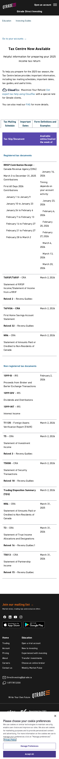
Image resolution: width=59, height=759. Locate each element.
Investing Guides (23, 20)
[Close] (55, 715)
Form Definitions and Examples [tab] (45, 123)
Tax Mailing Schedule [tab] (10, 123)
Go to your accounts (14, 38)
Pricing (5, 653)
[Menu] (55, 5)
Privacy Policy (10, 739)
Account (6, 648)
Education (6, 20)
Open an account (42, 4)
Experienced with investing (34, 653)
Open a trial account (31, 643)
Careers (6, 663)
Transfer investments (32, 658)
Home (5, 637)
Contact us (7, 667)
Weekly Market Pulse (32, 667)
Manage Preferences (29, 746)
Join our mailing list (18, 604)
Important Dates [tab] (25, 123)
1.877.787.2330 (13, 682)
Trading (5, 643)
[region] (29, 735)
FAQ (28, 104)
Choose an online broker (33, 663)
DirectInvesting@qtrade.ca (19, 677)
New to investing (29, 648)
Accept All (29, 754)
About (5, 658)
